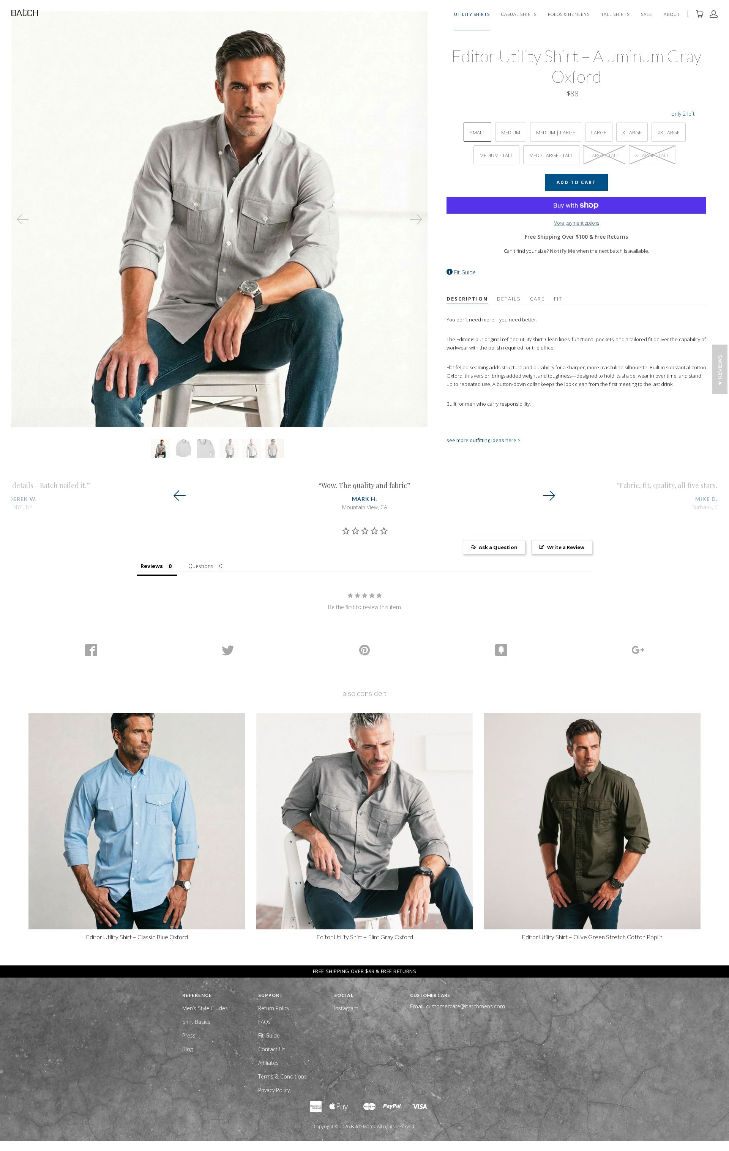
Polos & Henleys (569, 15)
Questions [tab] (200, 566)
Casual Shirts (518, 15)
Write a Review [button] (565, 547)
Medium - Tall (496, 155)
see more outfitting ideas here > (484, 440)
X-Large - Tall (652, 155)
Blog (187, 1049)
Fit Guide (465, 272)
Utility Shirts (472, 15)
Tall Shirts (615, 15)
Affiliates (268, 1062)
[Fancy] (501, 650)
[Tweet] (227, 650)
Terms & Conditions (282, 1076)
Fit (558, 298)
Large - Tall (604, 155)
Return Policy (273, 1008)
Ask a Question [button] (498, 547)
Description (467, 298)
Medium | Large (555, 132)
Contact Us (272, 1049)
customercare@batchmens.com (465, 1006)
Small (477, 132)
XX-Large (669, 132)
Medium (510, 132)
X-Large (632, 132)
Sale (646, 15)
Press (189, 1035)
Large (598, 132)
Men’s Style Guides (205, 1008)
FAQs (264, 1021)
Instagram (346, 1008)
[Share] (91, 650)
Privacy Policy (274, 1090)
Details (509, 298)
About (672, 15)
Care (537, 298)
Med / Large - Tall (551, 155)
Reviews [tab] (151, 566)
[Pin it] (364, 650)
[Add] (638, 650)
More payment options (576, 223)
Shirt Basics (196, 1021)
